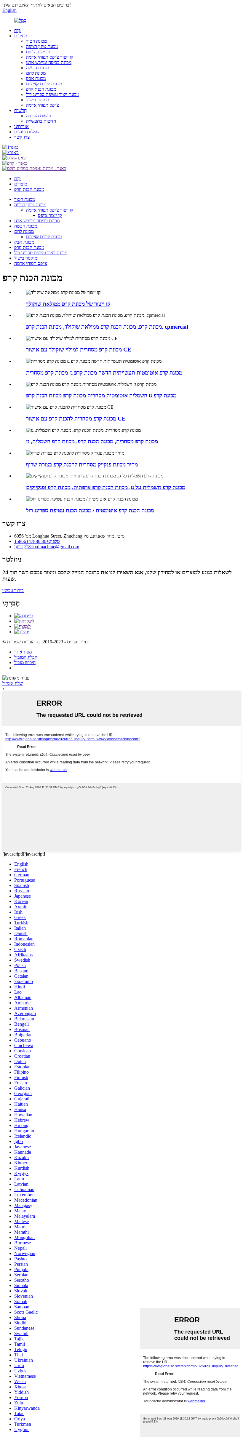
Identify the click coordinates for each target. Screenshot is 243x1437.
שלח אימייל (12, 683)
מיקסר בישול (37, 99)
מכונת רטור (36, 41)
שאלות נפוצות (26, 131)
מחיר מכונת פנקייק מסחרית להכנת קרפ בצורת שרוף (82, 464)
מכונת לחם (36, 73)
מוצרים (20, 35)
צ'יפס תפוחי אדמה (42, 105)
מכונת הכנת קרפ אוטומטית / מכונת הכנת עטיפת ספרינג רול (90, 510)
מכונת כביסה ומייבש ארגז (48, 62)
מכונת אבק (36, 78)
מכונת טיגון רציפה (42, 46)
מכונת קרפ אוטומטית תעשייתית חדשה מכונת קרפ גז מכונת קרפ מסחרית (104, 373)
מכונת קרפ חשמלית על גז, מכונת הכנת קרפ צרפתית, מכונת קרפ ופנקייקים (105, 487)
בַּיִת (17, 30)
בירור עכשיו (13, 590)
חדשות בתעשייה (41, 121)
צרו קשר (22, 137)
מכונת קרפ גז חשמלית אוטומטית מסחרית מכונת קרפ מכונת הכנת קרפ (101, 395)
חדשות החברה (39, 115)
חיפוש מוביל (25, 662)
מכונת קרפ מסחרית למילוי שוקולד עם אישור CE (78, 349)
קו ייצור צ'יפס (38, 51)
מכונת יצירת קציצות (44, 83)
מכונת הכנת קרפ (41, 89)
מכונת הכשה (37, 67)
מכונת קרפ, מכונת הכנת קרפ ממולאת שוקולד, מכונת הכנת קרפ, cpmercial (107, 327)
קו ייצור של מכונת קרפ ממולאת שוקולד (68, 304)
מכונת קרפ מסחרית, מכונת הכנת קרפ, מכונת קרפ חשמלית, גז (92, 441)
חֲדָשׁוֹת (20, 110)
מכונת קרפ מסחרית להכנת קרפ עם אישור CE (76, 418)
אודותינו (21, 126)
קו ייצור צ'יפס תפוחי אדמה (49, 57)
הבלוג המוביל (25, 657)
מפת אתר (23, 651)
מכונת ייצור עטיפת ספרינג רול (52, 94)
